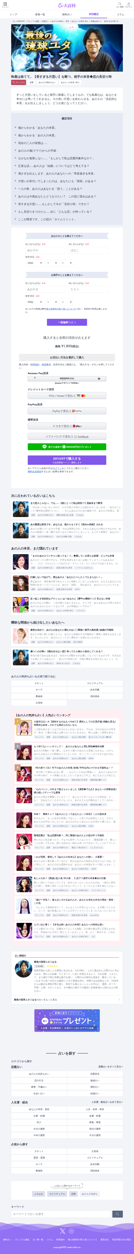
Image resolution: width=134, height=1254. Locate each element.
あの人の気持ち (90, 1193)
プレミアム (20, 82)
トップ (13, 14)
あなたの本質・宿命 (39, 1109)
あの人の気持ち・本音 (60, 21)
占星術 (39, 702)
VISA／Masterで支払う (62, 396)
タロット (39, 683)
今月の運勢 (95, 1135)
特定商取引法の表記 (121, 1239)
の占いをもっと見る (35, 999)
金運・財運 (95, 1115)
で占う (67, 322)
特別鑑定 (94, 14)
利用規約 (34, 364)
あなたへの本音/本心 (80, 21)
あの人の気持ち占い (47, 82)
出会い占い (39, 1093)
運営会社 (104, 1239)
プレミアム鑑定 (33, 21)
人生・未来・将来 (95, 1109)
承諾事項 (46, 364)
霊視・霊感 (39, 1157)
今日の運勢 (39, 1128)
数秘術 (39, 696)
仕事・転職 (39, 1115)
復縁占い (94, 1080)
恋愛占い (45, 21)
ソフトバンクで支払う (59, 436)
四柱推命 (94, 696)
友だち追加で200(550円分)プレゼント (70, 446)
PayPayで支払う (62, 411)
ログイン (57, 468)
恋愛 (32, 82)
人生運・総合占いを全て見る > (107, 1102)
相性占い (94, 1086)
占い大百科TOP (19, 21)
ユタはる (38, 1193)
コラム (120, 14)
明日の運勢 (95, 1128)
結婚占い (94, 1093)
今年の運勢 (39, 1135)
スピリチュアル (95, 683)
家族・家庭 (95, 1122)
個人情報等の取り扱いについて (61, 309)
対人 (39, 1122)
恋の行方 (39, 1080)
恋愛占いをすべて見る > (110, 1066)
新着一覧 (40, 14)
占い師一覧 (38, 1239)
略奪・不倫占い (39, 1086)
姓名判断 (94, 689)
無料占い (67, 14)
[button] (67, 380)
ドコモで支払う (63, 426)
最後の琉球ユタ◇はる (45, 961)
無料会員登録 (34, 471)
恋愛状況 (94, 1073)
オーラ (39, 689)
